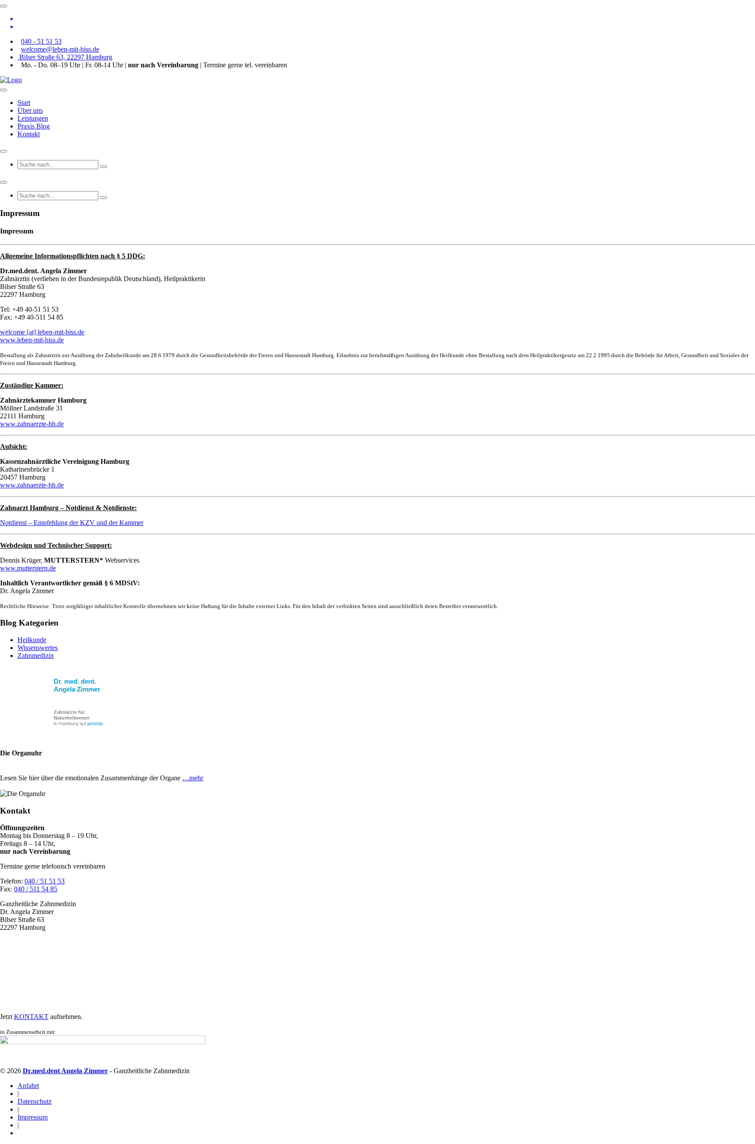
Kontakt (28, 134)
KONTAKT (31, 1016)
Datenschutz (34, 1101)
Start (23, 102)
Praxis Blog (33, 126)
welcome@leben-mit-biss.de (60, 49)
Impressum (32, 1117)
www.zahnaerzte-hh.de (32, 424)
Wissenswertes (37, 647)
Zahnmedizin (35, 655)
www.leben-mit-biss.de (32, 340)
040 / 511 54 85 (35, 889)
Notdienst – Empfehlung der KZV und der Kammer (71, 522)
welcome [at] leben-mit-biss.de (42, 332)
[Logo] (11, 79)
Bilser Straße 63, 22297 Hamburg (64, 57)
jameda (95, 723)
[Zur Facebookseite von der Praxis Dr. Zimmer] (386, 19)
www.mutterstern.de (28, 568)
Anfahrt (28, 1085)
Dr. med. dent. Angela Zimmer (77, 685)
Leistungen (32, 118)
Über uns (30, 110)
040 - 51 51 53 (41, 41)
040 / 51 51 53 (44, 881)
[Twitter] (386, 27)
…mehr (192, 778)
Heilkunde (31, 639)
